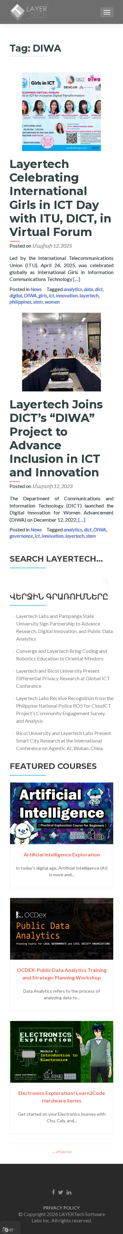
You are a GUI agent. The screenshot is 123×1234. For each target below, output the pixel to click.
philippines (20, 302)
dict (98, 289)
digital (15, 295)
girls (42, 295)
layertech (88, 295)
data (88, 289)
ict (51, 295)
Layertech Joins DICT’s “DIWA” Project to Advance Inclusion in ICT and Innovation (56, 438)
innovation (67, 295)
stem (38, 302)
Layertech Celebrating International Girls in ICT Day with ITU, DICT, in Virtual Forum (60, 198)
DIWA (30, 295)
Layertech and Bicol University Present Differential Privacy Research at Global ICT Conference (63, 678)
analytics (73, 289)
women (52, 302)
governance (21, 536)
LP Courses (63, 1151)
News (36, 289)
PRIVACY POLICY (61, 1207)
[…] (76, 279)
